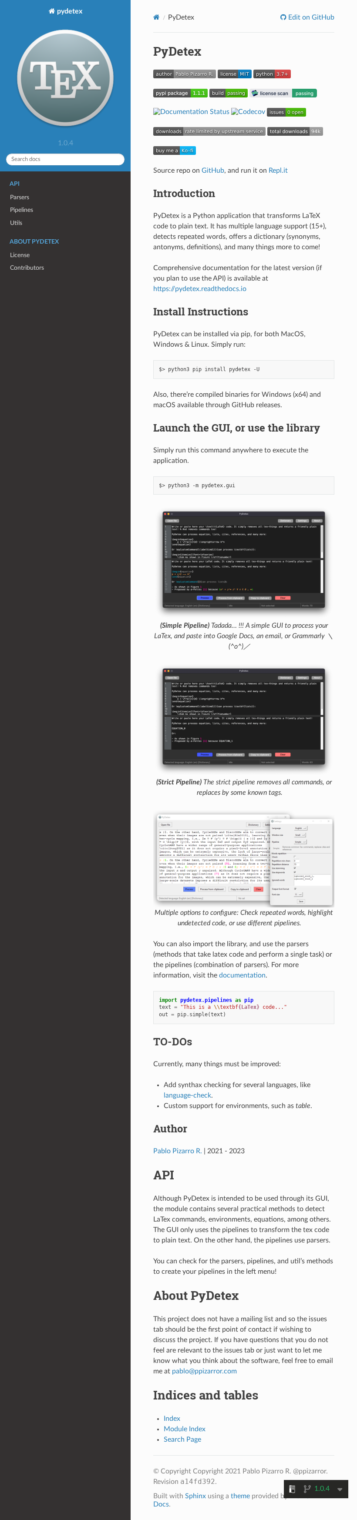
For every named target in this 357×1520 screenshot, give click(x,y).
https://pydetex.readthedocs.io (199, 288)
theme (240, 1496)
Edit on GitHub (310, 17)
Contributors (27, 267)
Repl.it (278, 170)
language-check (187, 1095)
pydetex (68, 11)
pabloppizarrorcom (204, 1371)
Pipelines (21, 210)
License (20, 255)
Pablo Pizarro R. (177, 1151)
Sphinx (195, 1496)
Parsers (19, 197)
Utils (16, 223)
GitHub (213, 170)
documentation (242, 975)
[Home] (156, 17)
